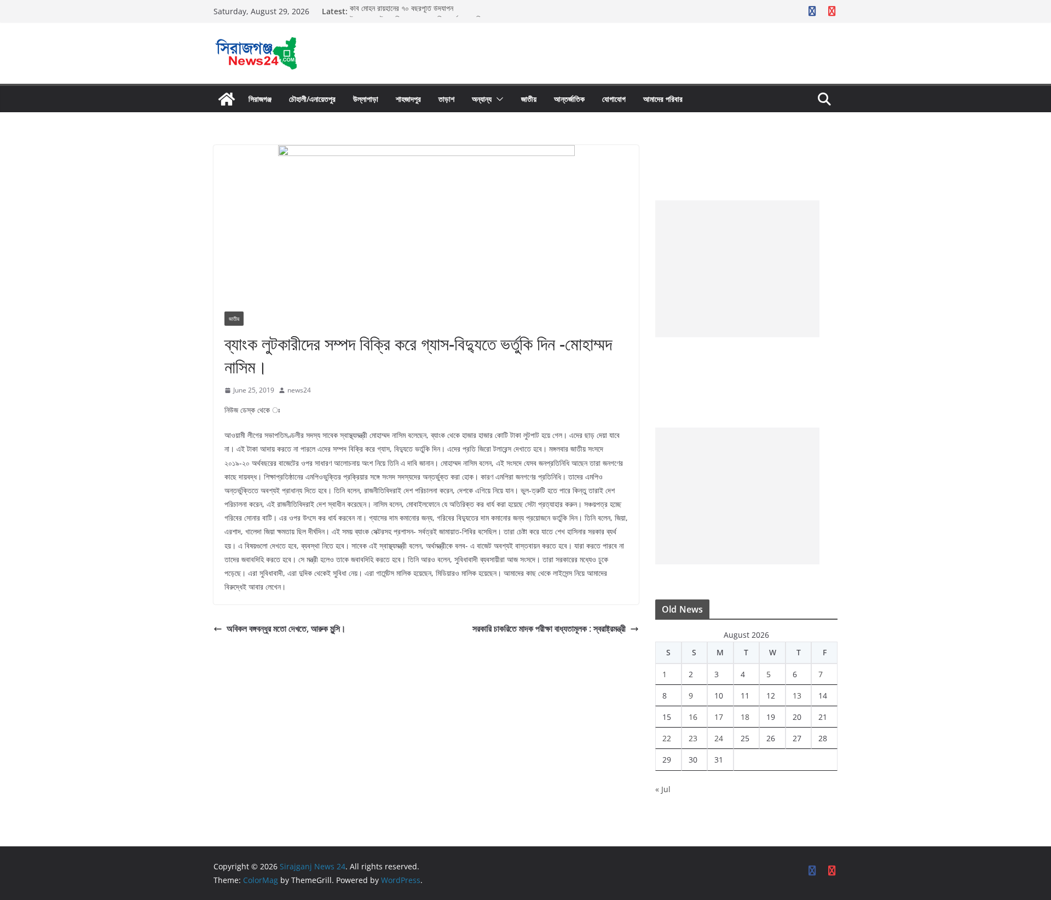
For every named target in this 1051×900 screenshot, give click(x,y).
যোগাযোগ (614, 99)
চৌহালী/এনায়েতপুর (312, 99)
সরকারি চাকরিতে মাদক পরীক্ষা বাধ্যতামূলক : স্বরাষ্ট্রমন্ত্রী (549, 628)
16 (693, 717)
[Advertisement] (737, 268)
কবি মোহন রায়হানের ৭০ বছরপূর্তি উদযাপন (401, 11)
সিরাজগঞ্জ (260, 99)
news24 (299, 390)
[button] (498, 99)
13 (797, 695)
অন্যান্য (482, 99)
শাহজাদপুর (408, 99)
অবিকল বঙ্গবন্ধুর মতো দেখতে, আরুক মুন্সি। (286, 628)
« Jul (663, 789)
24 (718, 738)
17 (718, 717)
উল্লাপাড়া (365, 99)
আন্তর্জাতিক (569, 99)
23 (693, 738)
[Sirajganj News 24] (226, 99)
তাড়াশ (446, 99)
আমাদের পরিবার (663, 99)
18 (745, 717)
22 (666, 738)
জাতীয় (528, 99)
